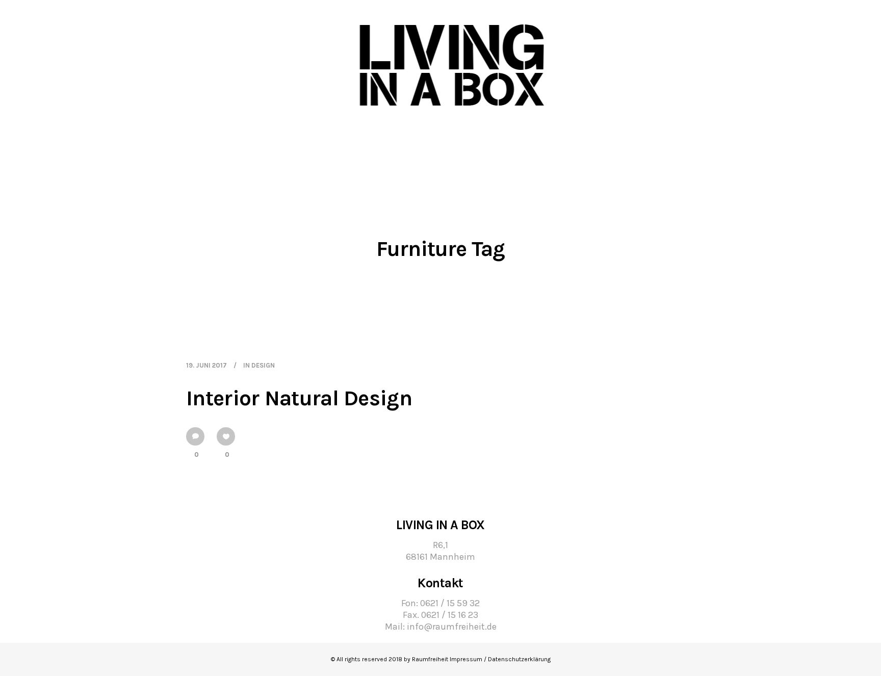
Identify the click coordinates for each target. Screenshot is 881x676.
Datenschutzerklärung (519, 659)
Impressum (466, 659)
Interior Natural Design (299, 398)
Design (263, 365)
